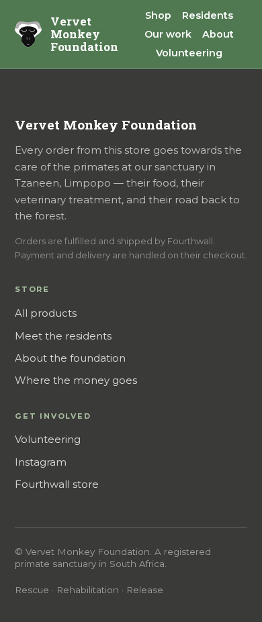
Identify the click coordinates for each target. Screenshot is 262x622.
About (218, 34)
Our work (167, 34)
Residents (207, 15)
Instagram (41, 462)
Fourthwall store (57, 484)
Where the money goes (76, 380)
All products (46, 313)
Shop (158, 15)
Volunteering (189, 53)
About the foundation (70, 358)
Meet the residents (63, 336)
